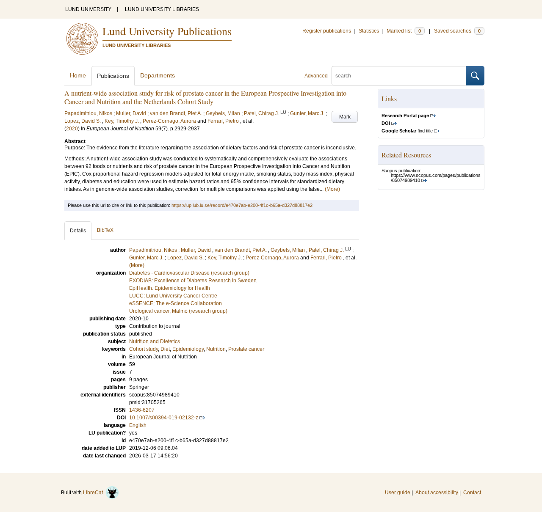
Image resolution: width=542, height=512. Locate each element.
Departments (157, 75)
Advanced (316, 76)
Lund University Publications (167, 31)
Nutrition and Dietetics (154, 341)
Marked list (404, 31)
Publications (113, 75)
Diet (165, 349)
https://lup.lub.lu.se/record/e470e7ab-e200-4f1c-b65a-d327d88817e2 (241, 205)
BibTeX (105, 230)
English (138, 425)
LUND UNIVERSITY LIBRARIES (162, 9)
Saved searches (457, 31)
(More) (332, 189)
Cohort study (143, 349)
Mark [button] (345, 117)
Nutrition (216, 349)
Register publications (326, 31)
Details (78, 231)
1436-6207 (142, 410)
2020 (72, 129)
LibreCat (94, 492)
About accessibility (436, 492)
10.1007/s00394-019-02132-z (163, 418)
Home (78, 75)
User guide (397, 492)
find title (407, 130)
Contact (472, 492)
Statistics (369, 31)
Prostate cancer (246, 349)
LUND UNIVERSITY (88, 9)
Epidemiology (188, 349)
